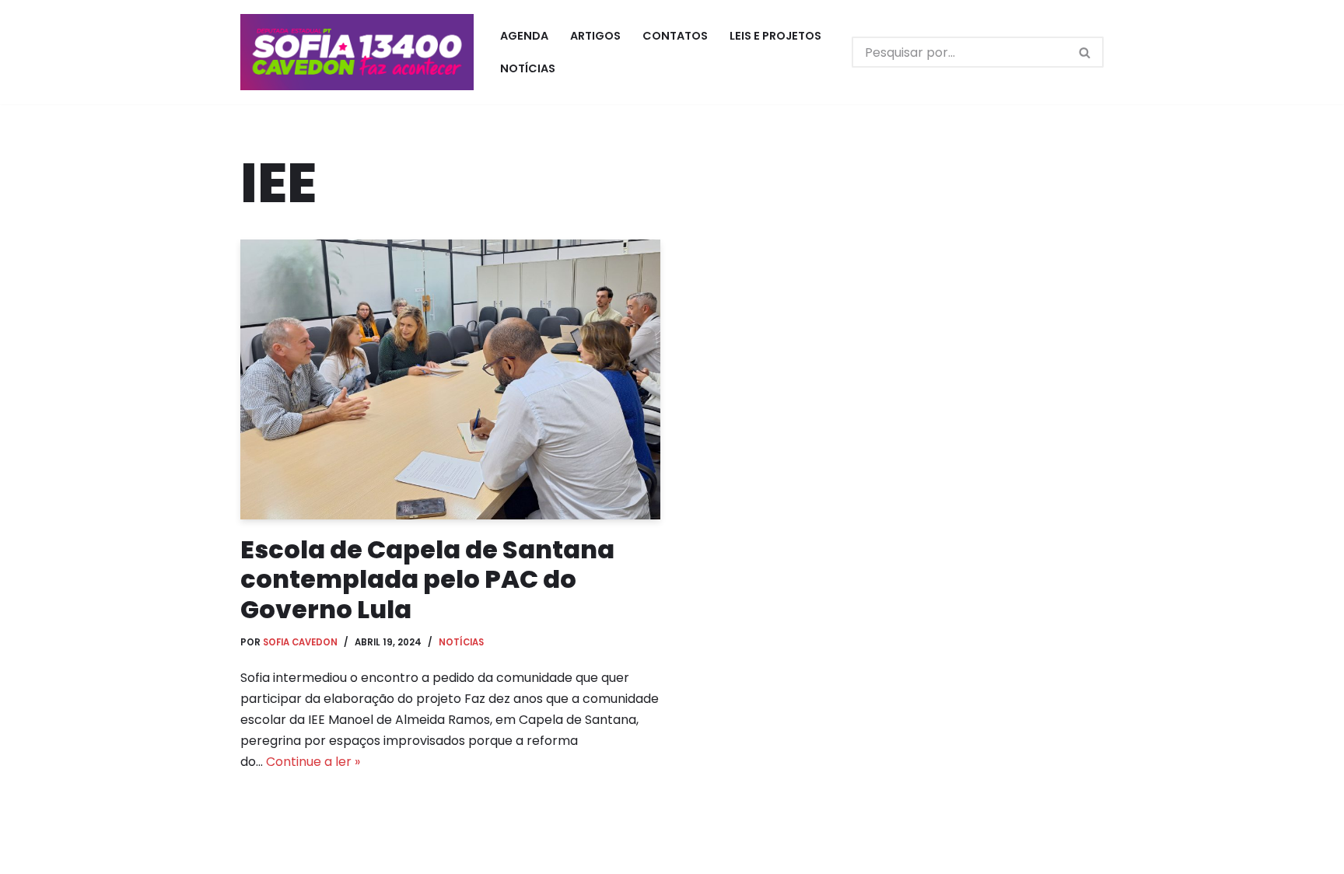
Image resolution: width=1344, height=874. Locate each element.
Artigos (595, 36)
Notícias (527, 68)
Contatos (675, 36)
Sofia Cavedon (300, 642)
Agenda (524, 36)
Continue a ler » (313, 762)
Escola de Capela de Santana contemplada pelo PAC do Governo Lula (427, 579)
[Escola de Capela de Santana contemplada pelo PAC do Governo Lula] (450, 379)
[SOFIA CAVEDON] (357, 52)
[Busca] (1085, 52)
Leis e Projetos (775, 36)
